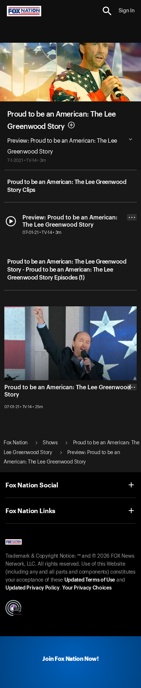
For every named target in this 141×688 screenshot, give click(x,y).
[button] (107, 11)
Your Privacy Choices (86, 588)
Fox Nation (15, 442)
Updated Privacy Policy (32, 588)
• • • (132, 217)
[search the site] (107, 11)
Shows (50, 442)
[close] (132, 416)
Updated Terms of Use (89, 580)
